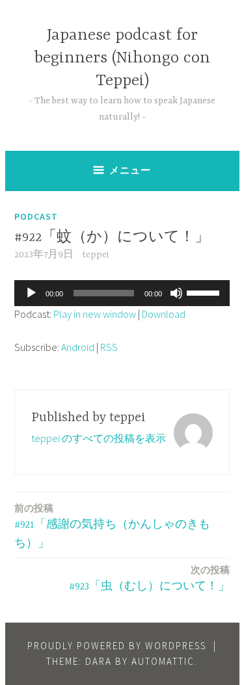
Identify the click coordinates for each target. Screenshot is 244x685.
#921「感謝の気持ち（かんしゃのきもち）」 (112, 526)
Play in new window (94, 313)
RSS (109, 347)
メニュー (130, 170)
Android (77, 347)
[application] (122, 293)
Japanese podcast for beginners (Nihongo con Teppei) (122, 58)
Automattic (163, 661)
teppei (95, 255)
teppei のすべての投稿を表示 (98, 438)
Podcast (36, 216)
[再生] (31, 293)
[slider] (205, 292)
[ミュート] (176, 293)
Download (163, 313)
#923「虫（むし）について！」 (149, 578)
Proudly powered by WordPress (116, 646)
